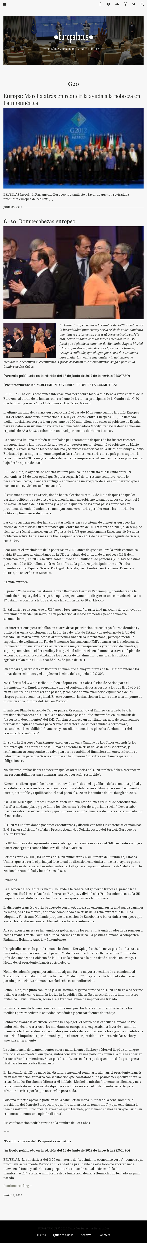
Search (141, 4)
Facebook (99, 4)
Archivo (86, 1235)
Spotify (107, 4)
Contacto (104, 1235)
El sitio (41, 1235)
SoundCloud (115, 4)
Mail (124, 4)
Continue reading (17, 1186)
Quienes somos (63, 1235)
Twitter (132, 4)
